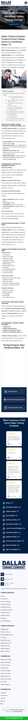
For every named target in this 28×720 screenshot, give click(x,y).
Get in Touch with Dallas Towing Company (16, 118)
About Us (3, 698)
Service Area (4, 695)
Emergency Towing (5, 607)
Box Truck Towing (5, 665)
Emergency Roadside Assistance (16, 108)
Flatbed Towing (4, 629)
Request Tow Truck (14, 24)
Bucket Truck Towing (6, 679)
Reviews (3, 701)
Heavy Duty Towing (5, 662)
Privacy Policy (18, 711)
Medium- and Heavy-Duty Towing (16, 107)
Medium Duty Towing (6, 659)
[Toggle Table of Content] (23, 91)
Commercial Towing (13, 115)
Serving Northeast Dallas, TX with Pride (16, 111)
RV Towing (3, 618)
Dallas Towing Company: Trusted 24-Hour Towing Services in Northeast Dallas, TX (17, 97)
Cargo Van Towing (5, 673)
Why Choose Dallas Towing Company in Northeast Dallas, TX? (16, 101)
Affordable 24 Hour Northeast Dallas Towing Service (13, 94)
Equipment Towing (5, 676)
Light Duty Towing (5, 615)
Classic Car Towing (5, 601)
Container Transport (6, 670)
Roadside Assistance (13, 117)
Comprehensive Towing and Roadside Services (15, 104)
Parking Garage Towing (7, 635)
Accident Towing (5, 612)
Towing (2, 596)
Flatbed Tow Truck (5, 646)
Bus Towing (3, 682)
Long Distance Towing (6, 610)
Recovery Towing (5, 651)
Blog (2, 704)
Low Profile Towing (5, 621)
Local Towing (4, 599)
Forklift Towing (4, 668)
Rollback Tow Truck (5, 640)
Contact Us (3, 693)
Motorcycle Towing (5, 604)
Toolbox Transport (5, 684)
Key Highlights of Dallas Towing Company (16, 120)
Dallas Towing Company (17, 709)
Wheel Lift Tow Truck (6, 643)
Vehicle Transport (5, 648)
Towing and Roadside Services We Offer (16, 113)
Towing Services (13, 114)
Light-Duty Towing (13, 105)
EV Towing (3, 637)
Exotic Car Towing (5, 632)
